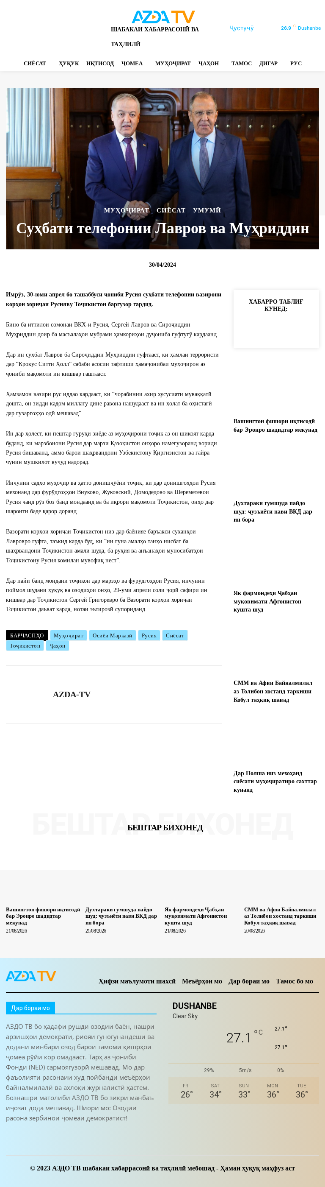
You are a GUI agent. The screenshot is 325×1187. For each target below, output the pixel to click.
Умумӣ (207, 210)
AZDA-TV (72, 694)
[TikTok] (54, 28)
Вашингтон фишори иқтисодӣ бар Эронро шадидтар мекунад (43, 916)
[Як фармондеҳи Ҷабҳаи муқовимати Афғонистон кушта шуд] (276, 558)
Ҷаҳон (58, 645)
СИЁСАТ (171, 210)
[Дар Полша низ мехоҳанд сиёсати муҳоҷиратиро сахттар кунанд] (276, 738)
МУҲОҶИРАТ (126, 210)
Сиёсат (175, 635)
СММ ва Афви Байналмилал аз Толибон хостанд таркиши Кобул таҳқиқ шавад (273, 691)
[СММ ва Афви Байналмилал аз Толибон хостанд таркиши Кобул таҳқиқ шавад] (276, 648)
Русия (149, 635)
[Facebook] (9, 28)
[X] (68, 28)
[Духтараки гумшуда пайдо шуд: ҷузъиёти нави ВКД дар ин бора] (276, 468)
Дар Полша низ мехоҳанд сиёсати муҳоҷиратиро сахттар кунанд (275, 781)
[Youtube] (98, 28)
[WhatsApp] (83, 28)
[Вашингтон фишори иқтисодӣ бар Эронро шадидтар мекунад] (276, 386)
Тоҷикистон (25, 645)
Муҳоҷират (69, 635)
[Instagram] (24, 28)
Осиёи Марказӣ (112, 635)
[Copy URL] (248, 328)
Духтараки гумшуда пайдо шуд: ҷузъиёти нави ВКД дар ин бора (273, 511)
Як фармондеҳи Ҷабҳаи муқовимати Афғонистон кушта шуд (267, 601)
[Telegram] (39, 28)
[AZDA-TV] (26, 694)
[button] (251, 28)
